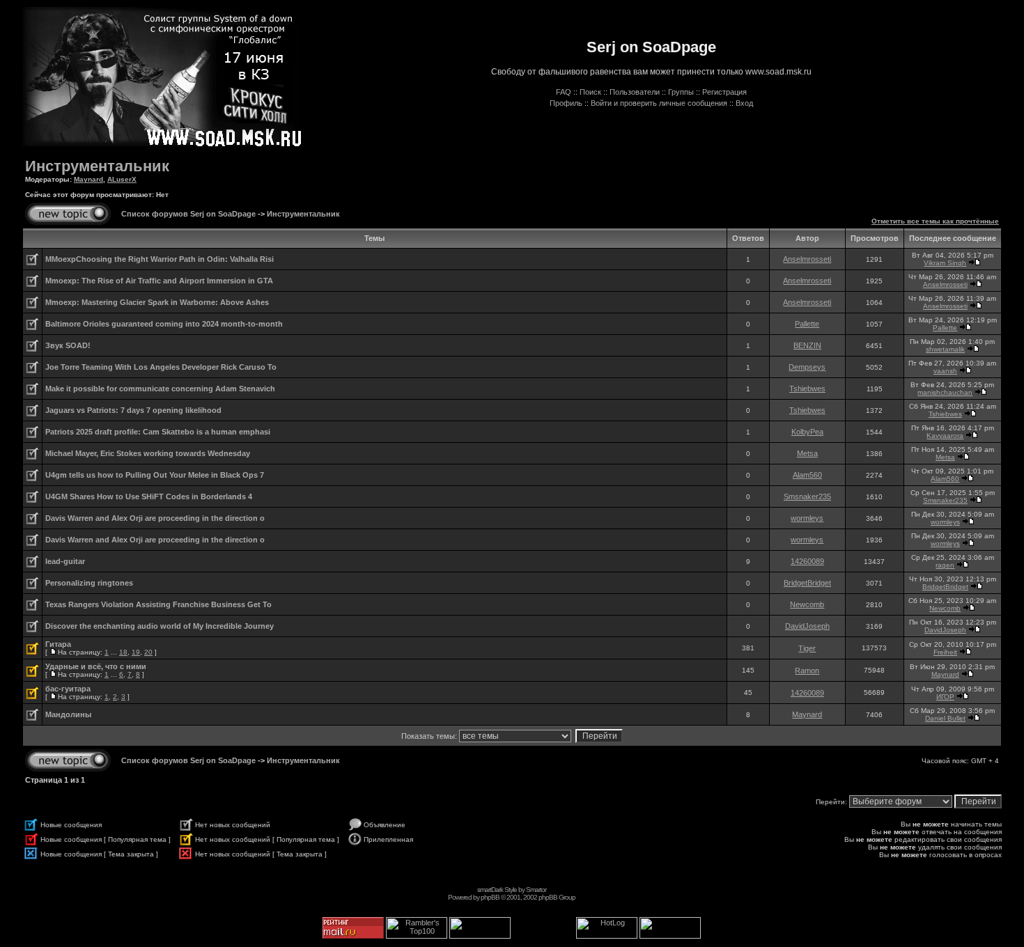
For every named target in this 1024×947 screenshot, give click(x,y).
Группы (681, 92)
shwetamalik (945, 349)
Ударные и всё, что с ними (95, 666)
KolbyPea (807, 432)
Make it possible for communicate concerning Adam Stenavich (160, 388)
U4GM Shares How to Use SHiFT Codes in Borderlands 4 (148, 496)
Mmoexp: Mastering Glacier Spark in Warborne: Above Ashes (157, 302)
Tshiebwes (807, 388)
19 (136, 652)
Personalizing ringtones (89, 583)
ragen (945, 565)
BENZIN (807, 345)
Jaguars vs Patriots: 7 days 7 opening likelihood (133, 410)
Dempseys (807, 367)
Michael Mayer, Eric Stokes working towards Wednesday (147, 453)
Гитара (58, 644)
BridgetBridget (807, 583)
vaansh (945, 371)
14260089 (807, 561)
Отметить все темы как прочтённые (935, 221)
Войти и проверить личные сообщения (659, 103)
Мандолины (68, 714)
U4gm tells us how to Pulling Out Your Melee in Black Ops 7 (154, 475)
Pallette (807, 324)
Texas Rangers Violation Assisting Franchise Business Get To (158, 604)
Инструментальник (97, 166)
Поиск (590, 92)
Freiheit (945, 652)
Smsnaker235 (807, 496)
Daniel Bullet (945, 718)
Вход (744, 103)
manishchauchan (944, 392)
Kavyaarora (944, 435)
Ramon (807, 670)
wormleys (807, 518)
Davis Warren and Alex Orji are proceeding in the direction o (155, 518)
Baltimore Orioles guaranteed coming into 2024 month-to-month (164, 324)
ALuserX (122, 179)
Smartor (536, 889)
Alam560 (807, 475)
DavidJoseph (807, 626)
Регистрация (724, 92)
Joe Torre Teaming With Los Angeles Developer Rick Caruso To (161, 367)
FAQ (563, 92)
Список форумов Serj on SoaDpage (188, 214)
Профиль (566, 103)
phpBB (490, 897)
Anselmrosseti (807, 259)
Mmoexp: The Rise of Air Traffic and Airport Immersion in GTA (159, 280)
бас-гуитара (68, 688)
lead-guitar (65, 561)
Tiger (807, 648)
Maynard (88, 179)
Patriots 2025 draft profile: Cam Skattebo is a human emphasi (157, 432)
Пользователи (635, 92)
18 (123, 652)
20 (148, 652)
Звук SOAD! (68, 345)
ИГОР (945, 697)
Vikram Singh (945, 263)
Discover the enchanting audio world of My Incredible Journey (159, 626)
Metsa (807, 453)
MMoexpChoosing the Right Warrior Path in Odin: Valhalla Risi (159, 259)
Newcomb (807, 604)
